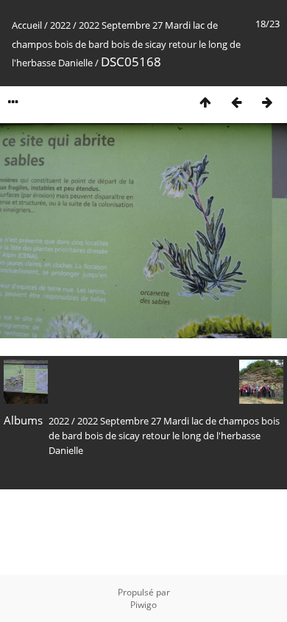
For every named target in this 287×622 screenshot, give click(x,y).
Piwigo (143, 604)
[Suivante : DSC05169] (267, 102)
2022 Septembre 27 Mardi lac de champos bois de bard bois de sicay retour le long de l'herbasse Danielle (126, 43)
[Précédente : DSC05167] (236, 102)
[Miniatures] (205, 102)
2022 (60, 25)
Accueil (27, 25)
